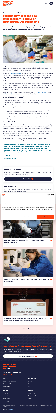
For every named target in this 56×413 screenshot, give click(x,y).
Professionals (6, 386)
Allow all (46, 216)
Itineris (11, 409)
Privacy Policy (31, 393)
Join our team (6, 396)
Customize (27, 216)
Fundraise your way (33, 384)
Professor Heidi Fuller (9, 94)
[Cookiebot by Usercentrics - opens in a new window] (48, 195)
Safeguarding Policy (33, 396)
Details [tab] (28, 199)
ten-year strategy (16, 73)
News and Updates (17, 13)
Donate (30, 386)
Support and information (9, 381)
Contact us (6, 401)
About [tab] (46, 199)
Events (30, 381)
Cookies (30, 398)
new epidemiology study (40, 92)
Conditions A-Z (7, 384)
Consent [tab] (10, 199)
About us (6, 13)
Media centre (6, 398)
